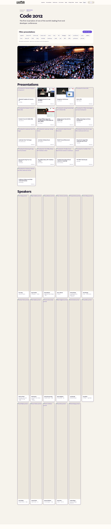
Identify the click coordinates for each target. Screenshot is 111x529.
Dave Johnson (79, 100)
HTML (33, 38)
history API (27, 38)
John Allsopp (40, 123)
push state (82, 38)
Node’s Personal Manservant (63, 140)
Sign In (84, 2)
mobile (56, 38)
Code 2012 (32, 103)
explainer (87, 35)
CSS (58, 35)
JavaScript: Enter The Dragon (25, 140)
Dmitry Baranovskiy (22, 141)
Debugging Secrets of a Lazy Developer (44, 99)
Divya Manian (59, 100)
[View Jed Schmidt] (74, 347)
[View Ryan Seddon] (36, 243)
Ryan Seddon (40, 102)
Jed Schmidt (59, 141)
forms (21, 38)
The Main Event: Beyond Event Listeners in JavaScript (64, 160)
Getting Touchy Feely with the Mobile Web (63, 119)
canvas (49, 35)
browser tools (43, 35)
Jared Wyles (21, 162)
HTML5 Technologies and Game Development (84, 119)
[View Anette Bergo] (74, 451)
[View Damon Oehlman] (49, 451)
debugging (64, 35)
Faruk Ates (78, 161)
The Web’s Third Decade (82, 159)
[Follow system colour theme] (91, 2)
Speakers (43, 2)
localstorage (49, 38)
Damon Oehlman (60, 162)
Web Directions (30, 10)
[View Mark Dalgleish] (62, 347)
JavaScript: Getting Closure (44, 140)
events (82, 35)
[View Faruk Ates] (62, 451)
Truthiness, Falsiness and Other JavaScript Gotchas (25, 180)
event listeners (75, 35)
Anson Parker (40, 162)
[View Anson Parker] (36, 451)
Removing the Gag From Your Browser (25, 160)
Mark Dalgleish (40, 141)
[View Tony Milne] (87, 347)
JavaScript (43, 38)
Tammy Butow (21, 120)
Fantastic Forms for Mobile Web (26, 119)
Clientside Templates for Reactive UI (26, 99)
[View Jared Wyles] (23, 451)
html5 (37, 38)
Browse (76, 2)
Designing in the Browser (62, 99)
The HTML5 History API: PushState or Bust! (45, 160)
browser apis (35, 35)
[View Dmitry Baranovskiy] (49, 347)
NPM (65, 38)
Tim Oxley (20, 102)
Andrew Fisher (59, 121)
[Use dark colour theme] (93, 2)
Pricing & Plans (71, 2)
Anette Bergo (21, 182)
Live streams (61, 2)
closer (54, 35)
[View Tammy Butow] (74, 243)
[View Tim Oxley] (23, 243)
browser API (28, 35)
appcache (22, 35)
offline (69, 38)
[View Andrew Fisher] (23, 347)
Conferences (55, 2)
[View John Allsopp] (87, 243)
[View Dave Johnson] (62, 243)
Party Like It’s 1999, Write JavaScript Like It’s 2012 (82, 140)
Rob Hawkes (79, 121)
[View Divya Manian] (49, 243)
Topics (66, 2)
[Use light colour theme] (89, 2)
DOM (69, 35)
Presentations (48, 2)
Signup (81, 2)
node (60, 38)
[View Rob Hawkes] (36, 347)
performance (75, 38)
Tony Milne (78, 142)
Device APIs (79, 99)
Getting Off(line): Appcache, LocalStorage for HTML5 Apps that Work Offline (45, 120)
